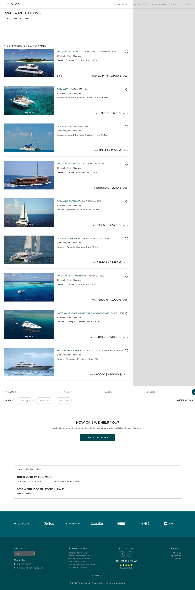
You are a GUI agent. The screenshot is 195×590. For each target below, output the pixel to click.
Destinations (119, 4)
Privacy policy (98, 583)
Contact (177, 558)
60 (99, 277)
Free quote (158, 4)
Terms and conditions (115, 583)
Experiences (139, 4)
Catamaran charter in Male (29, 481)
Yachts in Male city (25, 493)
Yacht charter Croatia (77, 553)
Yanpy (7, 18)
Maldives (17, 18)
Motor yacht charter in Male (66, 481)
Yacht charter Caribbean (79, 558)
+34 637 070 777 (25, 564)
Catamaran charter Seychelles (81, 564)
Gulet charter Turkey (77, 561)
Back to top (97, 576)
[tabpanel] (30, 63)
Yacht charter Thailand (78, 567)
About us (177, 553)
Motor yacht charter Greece (80, 556)
